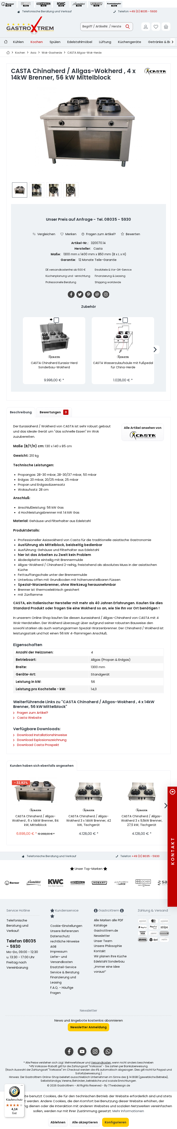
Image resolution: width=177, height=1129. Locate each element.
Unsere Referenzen (64, 931)
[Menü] (21, 1086)
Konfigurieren (115, 1122)
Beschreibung (21, 412)
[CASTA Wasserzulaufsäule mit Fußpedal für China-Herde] (123, 338)
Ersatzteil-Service (63, 967)
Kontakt (100, 951)
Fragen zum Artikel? (100, 234)
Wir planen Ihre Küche (110, 956)
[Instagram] (105, 294)
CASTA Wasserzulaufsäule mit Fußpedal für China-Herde (123, 365)
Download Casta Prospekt (37, 745)
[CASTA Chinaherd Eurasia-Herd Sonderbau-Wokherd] (54, 338)
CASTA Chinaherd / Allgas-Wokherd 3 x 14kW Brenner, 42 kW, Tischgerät (88, 820)
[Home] (5, 42)
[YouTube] (82, 1051)
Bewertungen (53, 412)
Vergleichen (45, 234)
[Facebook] (71, 294)
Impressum (58, 951)
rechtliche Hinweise (64, 941)
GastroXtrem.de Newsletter (106, 933)
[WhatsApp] (108, 1051)
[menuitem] (166, 26)
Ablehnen (58, 1122)
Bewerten (132, 234)
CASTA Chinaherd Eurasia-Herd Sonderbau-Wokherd (54, 365)
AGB (53, 946)
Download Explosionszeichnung (41, 740)
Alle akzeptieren (85, 1122)
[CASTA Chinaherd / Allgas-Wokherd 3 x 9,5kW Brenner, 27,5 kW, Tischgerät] (141, 791)
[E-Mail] (97, 294)
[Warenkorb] (166, 26)
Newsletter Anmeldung (88, 1027)
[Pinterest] (88, 294)
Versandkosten (101, 1062)
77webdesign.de (119, 1085)
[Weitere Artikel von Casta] (155, 71)
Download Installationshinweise (41, 735)
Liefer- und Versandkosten (61, 959)
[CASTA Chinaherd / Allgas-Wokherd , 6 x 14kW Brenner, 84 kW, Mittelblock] (35, 791)
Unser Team (103, 941)
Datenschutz (60, 936)
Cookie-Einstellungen (66, 926)
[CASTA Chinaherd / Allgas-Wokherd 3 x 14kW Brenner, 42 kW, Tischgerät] (88, 791)
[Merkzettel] (155, 26)
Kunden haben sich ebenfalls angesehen (42, 765)
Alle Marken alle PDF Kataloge (108, 923)
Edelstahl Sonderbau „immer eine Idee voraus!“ (109, 966)
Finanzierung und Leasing (63, 980)
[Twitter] (79, 294)
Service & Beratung (64, 972)
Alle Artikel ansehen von (142, 428)
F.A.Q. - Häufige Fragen (61, 990)
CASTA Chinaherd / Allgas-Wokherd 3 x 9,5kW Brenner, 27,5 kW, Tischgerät (141, 820)
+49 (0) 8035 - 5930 (143, 11)
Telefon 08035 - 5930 (21, 943)
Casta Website (29, 717)
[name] (12, 883)
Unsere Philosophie (108, 946)
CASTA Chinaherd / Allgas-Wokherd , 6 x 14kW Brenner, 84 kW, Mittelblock (35, 820)
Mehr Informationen (128, 1111)
